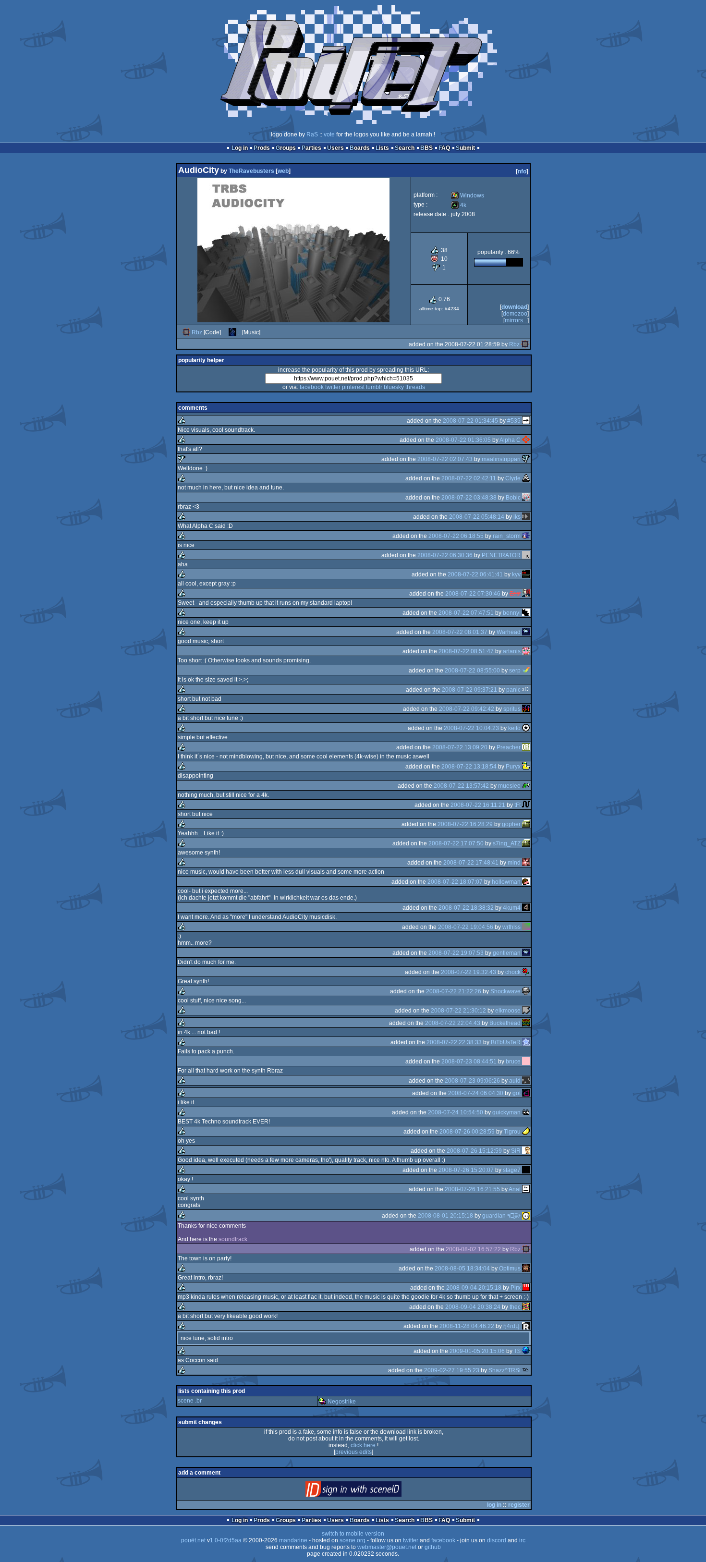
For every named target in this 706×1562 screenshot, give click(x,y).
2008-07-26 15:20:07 (466, 1170)
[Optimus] (526, 1268)
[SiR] (526, 1150)
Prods (262, 148)
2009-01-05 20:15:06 (477, 1351)
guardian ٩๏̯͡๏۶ (501, 1215)
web (283, 171)
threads (415, 387)
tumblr (374, 387)
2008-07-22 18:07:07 (455, 882)
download (514, 307)
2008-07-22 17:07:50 (456, 843)
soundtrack (233, 1239)
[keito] (526, 728)
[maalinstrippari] (526, 459)
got (516, 1093)
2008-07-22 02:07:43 (445, 459)
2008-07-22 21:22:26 (453, 991)
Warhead (509, 632)
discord (496, 1540)
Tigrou (512, 1131)
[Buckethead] (526, 1023)
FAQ (444, 148)
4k (458, 205)
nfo (522, 171)
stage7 (512, 1170)
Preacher (509, 747)
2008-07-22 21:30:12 (458, 1010)
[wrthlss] (526, 927)
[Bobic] (526, 497)
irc (522, 1540)
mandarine (293, 1540)
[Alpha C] (526, 440)
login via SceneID (370, 1491)
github (433, 1547)
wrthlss (511, 927)
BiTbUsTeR (506, 1042)
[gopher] (526, 824)
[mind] (526, 862)
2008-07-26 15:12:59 (474, 1150)
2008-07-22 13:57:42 (461, 785)
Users (335, 148)
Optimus (510, 1268)
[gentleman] (526, 953)
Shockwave (505, 991)
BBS (426, 148)
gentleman (507, 953)
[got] (526, 1093)
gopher (511, 824)
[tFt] (526, 805)
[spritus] (526, 709)
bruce (513, 1061)
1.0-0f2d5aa (226, 1540)
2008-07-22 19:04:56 (465, 927)
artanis (512, 651)
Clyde (513, 478)
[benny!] (526, 613)
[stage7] (526, 1170)
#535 (514, 420)
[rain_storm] (526, 536)
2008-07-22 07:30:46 (472, 593)
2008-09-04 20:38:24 (472, 1307)
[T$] (526, 1351)
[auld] (526, 1080)
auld (515, 1080)
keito (514, 728)
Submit (465, 148)
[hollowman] (526, 882)
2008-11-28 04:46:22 (466, 1326)
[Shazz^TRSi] (526, 1370)
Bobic (513, 497)
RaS (312, 134)
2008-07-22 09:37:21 (469, 689)
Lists (382, 148)
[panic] (526, 689)
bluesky (394, 387)
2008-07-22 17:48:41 (471, 862)
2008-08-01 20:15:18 (445, 1215)
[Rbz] (186, 332)
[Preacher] (526, 747)
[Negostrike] (322, 1401)
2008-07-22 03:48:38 (469, 497)
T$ (517, 1351)
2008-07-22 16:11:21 (477, 805)
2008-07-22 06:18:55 (456, 536)
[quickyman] (526, 1112)
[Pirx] (526, 1287)
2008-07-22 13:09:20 (459, 747)
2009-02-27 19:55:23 (451, 1370)
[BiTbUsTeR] (526, 1042)
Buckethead (505, 1023)
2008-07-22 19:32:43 (468, 972)
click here (363, 1445)
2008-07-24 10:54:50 (455, 1112)
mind (514, 862)
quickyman (506, 1112)
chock (513, 972)
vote (329, 134)
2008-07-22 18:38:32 (466, 907)
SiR (516, 1150)
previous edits (353, 1452)
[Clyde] (526, 478)
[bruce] (526, 1061)
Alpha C (510, 440)
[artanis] (526, 651)
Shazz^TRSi (504, 1370)
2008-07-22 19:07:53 (456, 953)
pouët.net (193, 1540)
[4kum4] (526, 907)
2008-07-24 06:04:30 (475, 1093)
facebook (312, 387)
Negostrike (342, 1401)
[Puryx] (526, 766)
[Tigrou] (526, 1131)
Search (404, 148)
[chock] (526, 972)
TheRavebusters (251, 171)
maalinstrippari (501, 459)
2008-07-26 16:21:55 (472, 1189)
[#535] (526, 420)
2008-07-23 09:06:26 (472, 1080)
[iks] (526, 516)
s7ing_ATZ (507, 843)
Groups (286, 148)
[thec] (526, 1307)
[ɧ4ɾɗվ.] (526, 1326)
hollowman (506, 882)
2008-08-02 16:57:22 (473, 1249)
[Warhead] (526, 632)
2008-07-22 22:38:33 (454, 1042)
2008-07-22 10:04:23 (471, 728)
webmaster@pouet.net (386, 1547)
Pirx (516, 1287)
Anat (515, 1189)
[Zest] (526, 593)
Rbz (197, 332)
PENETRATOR (501, 555)
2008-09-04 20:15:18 (473, 1287)
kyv (516, 574)
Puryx (513, 766)
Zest (515, 593)
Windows (467, 195)
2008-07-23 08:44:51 (469, 1061)
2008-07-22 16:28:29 (465, 824)
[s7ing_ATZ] (526, 843)
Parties (311, 148)
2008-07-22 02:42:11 (468, 478)
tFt (517, 805)
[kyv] (526, 574)
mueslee (509, 785)
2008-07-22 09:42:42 (466, 709)
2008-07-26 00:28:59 (467, 1131)
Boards (360, 148)
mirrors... (516, 320)
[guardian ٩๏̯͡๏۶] (526, 1215)
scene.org (352, 1540)
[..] (232, 332)
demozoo (515, 313)
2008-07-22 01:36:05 (463, 440)
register (519, 1504)
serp (515, 670)
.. (239, 332)
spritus (512, 709)
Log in (239, 148)
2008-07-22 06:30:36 (445, 555)
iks (517, 516)
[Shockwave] (526, 991)
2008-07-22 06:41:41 (475, 574)
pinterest (353, 387)
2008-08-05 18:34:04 (462, 1268)
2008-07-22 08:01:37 (459, 632)
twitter (333, 387)
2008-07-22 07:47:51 (466, 613)
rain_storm (507, 536)
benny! (512, 613)
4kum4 (512, 907)
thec (515, 1307)
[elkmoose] (526, 1010)
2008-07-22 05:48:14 (476, 516)
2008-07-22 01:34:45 (470, 420)
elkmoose (508, 1010)
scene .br (190, 1400)
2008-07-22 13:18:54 (469, 766)
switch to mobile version (353, 1533)
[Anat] (526, 1189)
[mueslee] (526, 785)
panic (513, 689)
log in (494, 1504)
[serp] (526, 670)
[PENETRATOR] (526, 555)
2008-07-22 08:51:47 (466, 651)
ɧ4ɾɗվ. (512, 1326)
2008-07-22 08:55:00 (472, 670)
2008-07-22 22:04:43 (452, 1023)
